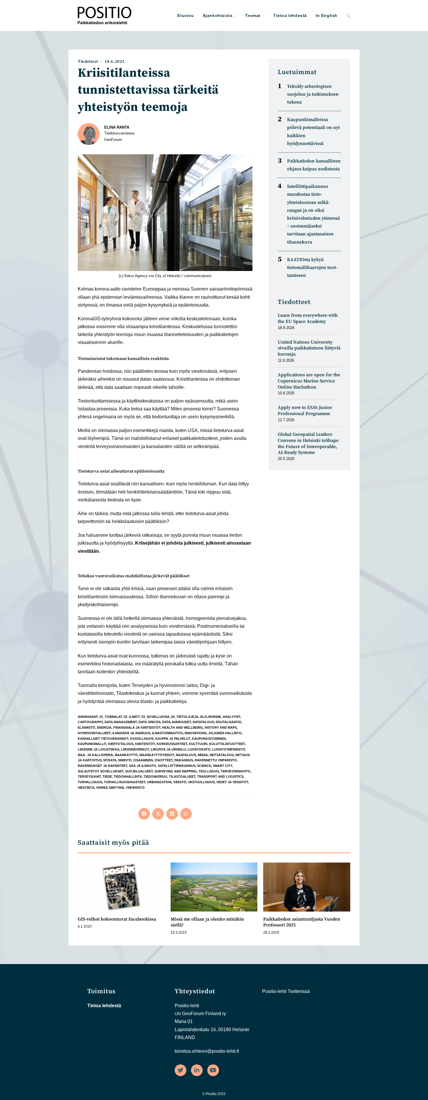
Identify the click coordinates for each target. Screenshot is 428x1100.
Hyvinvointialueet (94, 733)
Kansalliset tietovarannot (103, 738)
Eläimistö (86, 727)
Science (204, 765)
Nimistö (125, 760)
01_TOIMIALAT (111, 716)
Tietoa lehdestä (104, 1005)
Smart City (222, 765)
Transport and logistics (220, 776)
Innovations (195, 733)
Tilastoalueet (182, 776)
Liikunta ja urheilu (168, 749)
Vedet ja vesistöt (232, 782)
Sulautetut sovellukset (100, 771)
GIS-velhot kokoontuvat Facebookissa (117, 919)
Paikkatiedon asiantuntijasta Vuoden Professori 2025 (301, 922)
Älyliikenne (210, 716)
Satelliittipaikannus (176, 765)
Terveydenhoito (235, 771)
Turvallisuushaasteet (124, 782)
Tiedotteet (88, 61)
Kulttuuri (198, 744)
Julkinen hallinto (225, 733)
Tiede (107, 776)
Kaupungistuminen (209, 738)
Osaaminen (143, 760)
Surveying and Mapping (176, 771)
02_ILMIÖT (132, 716)
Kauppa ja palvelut (172, 738)
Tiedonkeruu (155, 776)
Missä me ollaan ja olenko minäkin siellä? (207, 922)
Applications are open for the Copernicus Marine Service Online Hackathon (309, 381)
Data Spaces (149, 722)
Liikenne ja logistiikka (98, 749)
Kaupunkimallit (92, 744)
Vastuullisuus (201, 782)
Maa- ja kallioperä (95, 755)
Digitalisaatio (228, 722)
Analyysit (231, 716)
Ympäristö (135, 787)
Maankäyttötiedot (156, 755)
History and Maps (221, 727)
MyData (109, 760)
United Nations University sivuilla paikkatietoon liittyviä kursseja (309, 348)
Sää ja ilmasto (142, 765)
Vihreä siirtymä (110, 787)
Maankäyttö (126, 755)
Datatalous (203, 722)
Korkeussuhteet (172, 744)
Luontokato (199, 749)
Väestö (179, 782)
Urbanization (159, 782)
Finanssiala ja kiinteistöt (136, 727)
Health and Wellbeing (182, 727)
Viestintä (86, 787)
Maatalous (186, 755)
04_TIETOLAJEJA (184, 716)
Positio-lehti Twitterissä (286, 991)
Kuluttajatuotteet (227, 744)
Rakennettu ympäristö (216, 760)
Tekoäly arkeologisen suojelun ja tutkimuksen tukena (313, 94)
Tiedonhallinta (128, 776)
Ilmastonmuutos (167, 733)
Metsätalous (222, 755)
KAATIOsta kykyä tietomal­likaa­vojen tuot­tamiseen (312, 267)
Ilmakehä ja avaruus (131, 733)
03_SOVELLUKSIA (155, 716)
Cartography (90, 722)
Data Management (121, 722)
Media (203, 755)
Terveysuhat (89, 776)
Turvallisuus (90, 782)
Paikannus (183, 760)
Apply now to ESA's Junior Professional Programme (305, 411)
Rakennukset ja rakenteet (102, 765)
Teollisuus (209, 771)
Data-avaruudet (176, 722)
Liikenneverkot (135, 749)
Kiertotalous (120, 744)
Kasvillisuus (141, 738)
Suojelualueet (139, 771)
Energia (104, 727)
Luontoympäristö (228, 749)
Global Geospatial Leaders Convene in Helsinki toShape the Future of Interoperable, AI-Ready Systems (308, 443)
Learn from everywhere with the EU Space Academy (308, 318)
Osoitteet (164, 760)
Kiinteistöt (145, 744)
